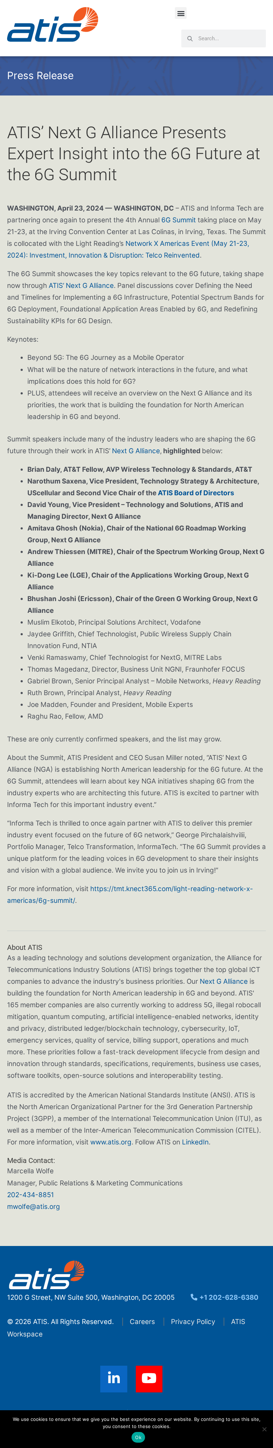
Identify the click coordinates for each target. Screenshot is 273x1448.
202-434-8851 (30, 1195)
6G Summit (178, 220)
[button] (181, 13)
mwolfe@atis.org (33, 1207)
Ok (138, 1437)
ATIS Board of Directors (196, 493)
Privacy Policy (193, 1322)
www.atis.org (111, 1142)
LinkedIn (195, 1142)
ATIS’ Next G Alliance (81, 285)
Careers (142, 1322)
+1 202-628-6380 (228, 1297)
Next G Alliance (136, 451)
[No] (264, 1429)
